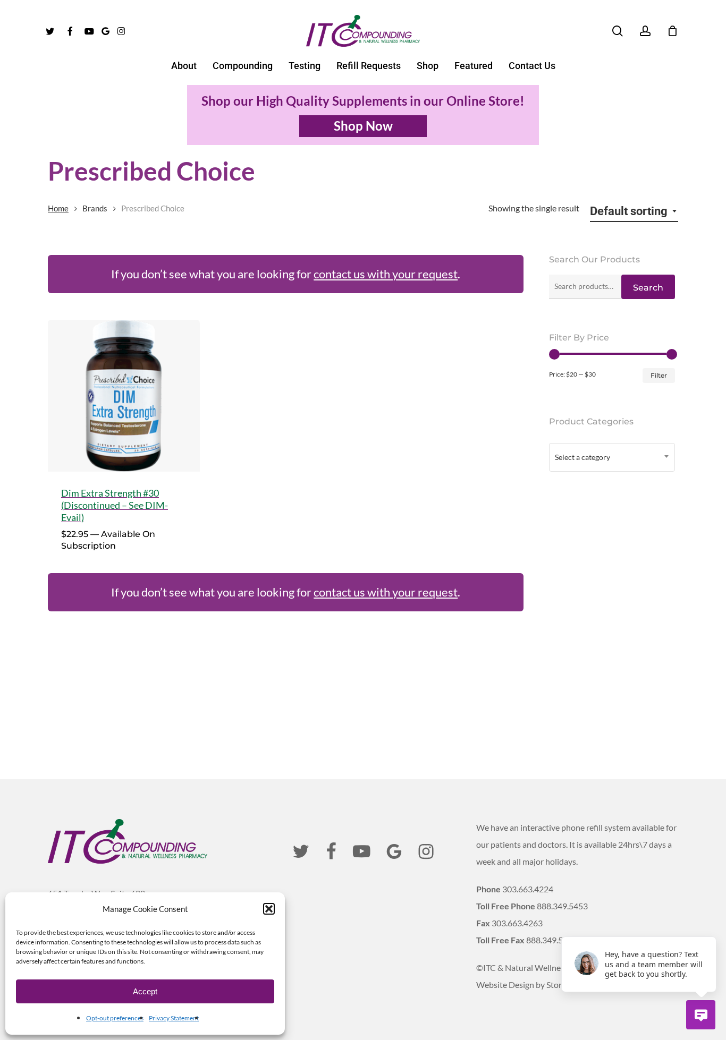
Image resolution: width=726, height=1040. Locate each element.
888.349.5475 (551, 940)
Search (648, 288)
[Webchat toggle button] (700, 1014)
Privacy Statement (174, 1018)
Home (58, 208)
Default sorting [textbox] (629, 211)
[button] (269, 908)
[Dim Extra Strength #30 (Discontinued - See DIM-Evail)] (124, 396)
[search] (617, 31)
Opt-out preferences (114, 1018)
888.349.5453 (562, 906)
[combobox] (634, 211)
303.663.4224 (527, 889)
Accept (145, 991)
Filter (659, 375)
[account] (645, 31)
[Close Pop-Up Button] (710, 924)
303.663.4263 (517, 923)
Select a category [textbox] (582, 457)
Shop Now (363, 125)
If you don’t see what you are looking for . (285, 274)
